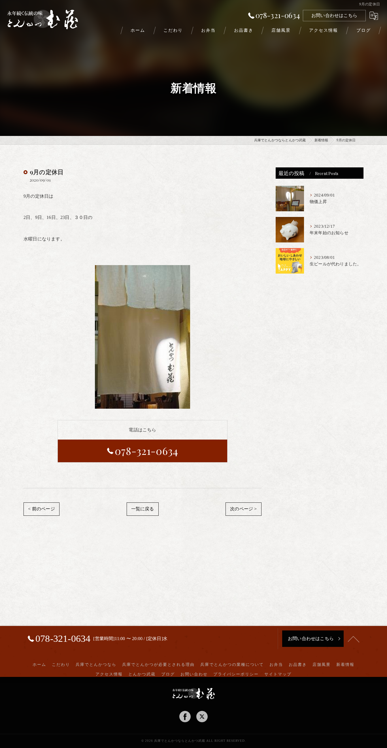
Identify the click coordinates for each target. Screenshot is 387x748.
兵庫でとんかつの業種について (232, 664)
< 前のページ (41, 508)
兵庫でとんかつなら (96, 664)
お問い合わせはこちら (334, 15)
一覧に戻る (142, 508)
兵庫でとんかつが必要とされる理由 (158, 664)
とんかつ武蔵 (142, 674)
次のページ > (243, 508)
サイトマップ (278, 674)
